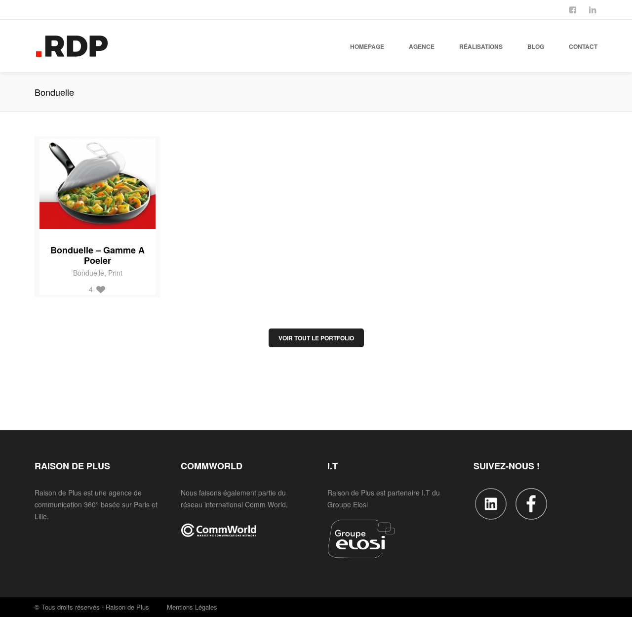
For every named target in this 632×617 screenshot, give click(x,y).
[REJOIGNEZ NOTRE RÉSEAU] (593, 9)
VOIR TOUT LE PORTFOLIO (316, 337)
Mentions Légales (192, 607)
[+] (99, 184)
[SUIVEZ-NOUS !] (574, 9)
